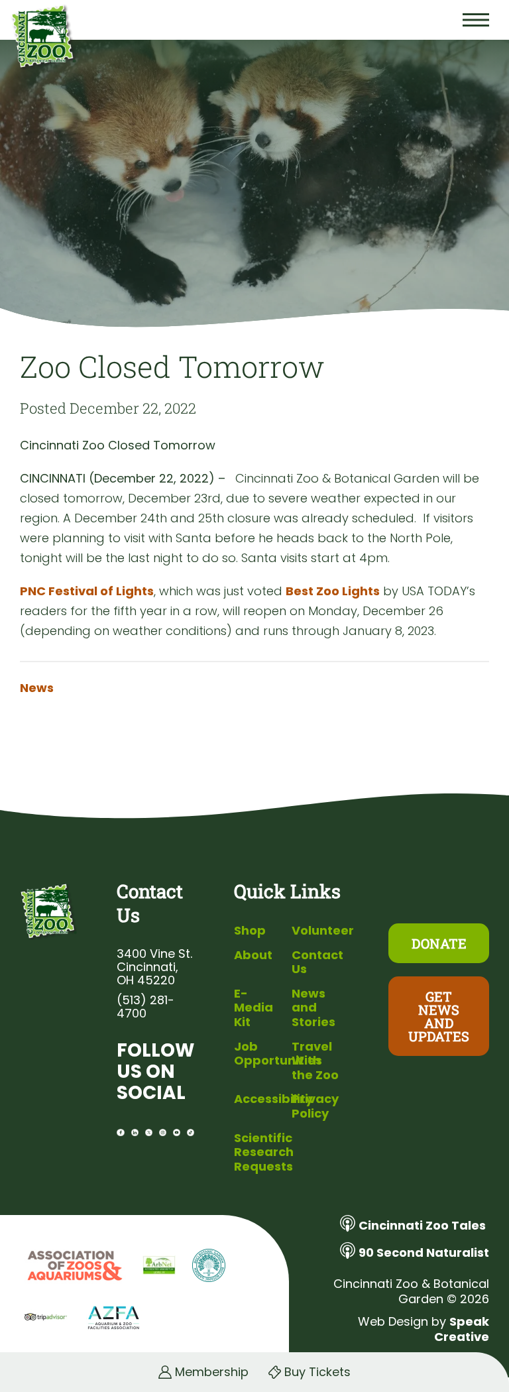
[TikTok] (190, 1132)
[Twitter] (148, 1132)
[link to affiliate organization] (73, 1266)
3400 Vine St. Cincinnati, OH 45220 (154, 967)
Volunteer (323, 930)
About (253, 955)
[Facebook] (120, 1132)
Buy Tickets (317, 1372)
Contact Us (317, 962)
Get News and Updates (438, 1016)
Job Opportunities (278, 1053)
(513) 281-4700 (145, 1007)
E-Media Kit (253, 1007)
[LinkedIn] (135, 1132)
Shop (250, 930)
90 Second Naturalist (424, 1252)
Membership (212, 1372)
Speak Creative (461, 1329)
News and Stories (313, 1007)
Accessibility (273, 1098)
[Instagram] (162, 1132)
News (37, 688)
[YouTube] (176, 1132)
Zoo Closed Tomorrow (172, 366)
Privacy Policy (315, 1106)
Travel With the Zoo (315, 1060)
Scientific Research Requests (264, 1152)
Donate (439, 943)
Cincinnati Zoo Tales (422, 1225)
